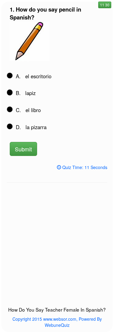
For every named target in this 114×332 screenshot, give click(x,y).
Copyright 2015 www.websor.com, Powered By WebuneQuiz (57, 322)
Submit (23, 149)
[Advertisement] (57, 247)
